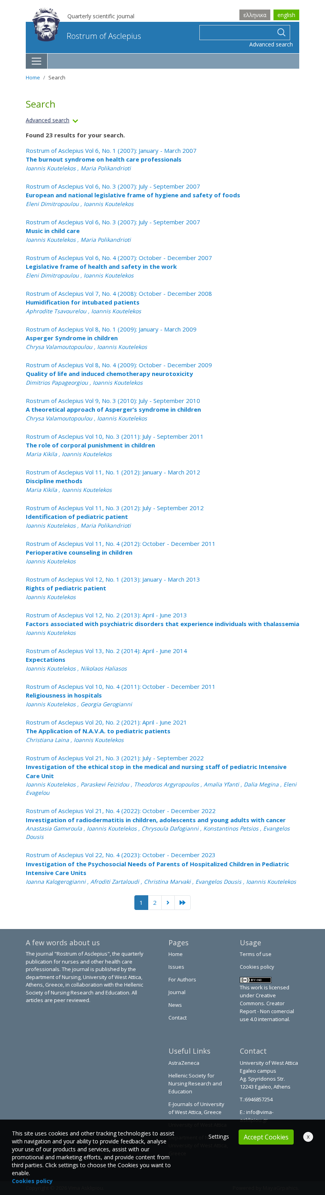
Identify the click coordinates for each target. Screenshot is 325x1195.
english (286, 15)
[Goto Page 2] (182, 902)
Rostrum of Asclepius (104, 36)
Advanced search (271, 44)
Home (33, 77)
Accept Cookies (266, 1137)
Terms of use (255, 954)
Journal (176, 992)
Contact (177, 1017)
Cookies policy (257, 966)
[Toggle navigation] (37, 61)
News (175, 1004)
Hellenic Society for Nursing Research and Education (195, 1083)
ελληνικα (254, 15)
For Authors (182, 979)
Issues (176, 966)
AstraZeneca (183, 1062)
